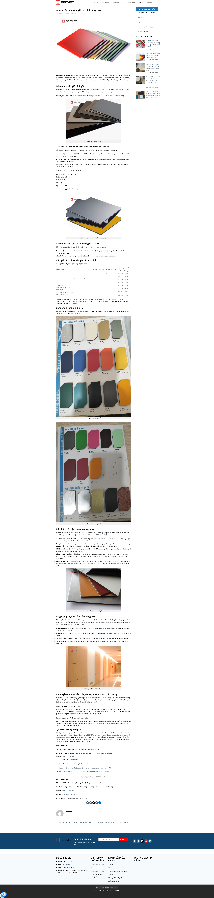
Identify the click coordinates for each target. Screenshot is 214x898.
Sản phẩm (116, 2)
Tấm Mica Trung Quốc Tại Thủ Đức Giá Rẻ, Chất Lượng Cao (153, 55)
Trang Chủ (94, 2)
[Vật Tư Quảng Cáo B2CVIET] (65, 2)
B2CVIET (76, 13)
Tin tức (141, 2)
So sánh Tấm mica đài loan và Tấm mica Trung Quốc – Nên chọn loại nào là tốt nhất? (153, 81)
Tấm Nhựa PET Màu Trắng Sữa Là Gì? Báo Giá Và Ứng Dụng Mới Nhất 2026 (152, 67)
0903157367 (74, 794)
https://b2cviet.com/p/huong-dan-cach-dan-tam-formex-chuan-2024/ (85, 771)
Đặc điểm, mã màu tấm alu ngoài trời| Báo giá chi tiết (75, 823)
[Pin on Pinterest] (96, 802)
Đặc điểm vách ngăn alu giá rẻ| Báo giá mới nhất (113, 823)
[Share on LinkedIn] (99, 802)
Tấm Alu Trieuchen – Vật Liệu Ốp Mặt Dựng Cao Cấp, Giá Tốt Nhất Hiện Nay (153, 44)
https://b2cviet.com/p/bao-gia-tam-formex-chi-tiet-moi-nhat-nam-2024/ (86, 768)
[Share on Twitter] (90, 802)
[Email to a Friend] (93, 802)
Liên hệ (149, 2)
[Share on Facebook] (87, 802)
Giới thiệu (105, 2)
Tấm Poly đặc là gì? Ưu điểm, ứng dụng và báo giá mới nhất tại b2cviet (153, 93)
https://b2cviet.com (68, 791)
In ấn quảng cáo (129, 2)
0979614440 (65, 794)
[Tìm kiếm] (156, 2)
